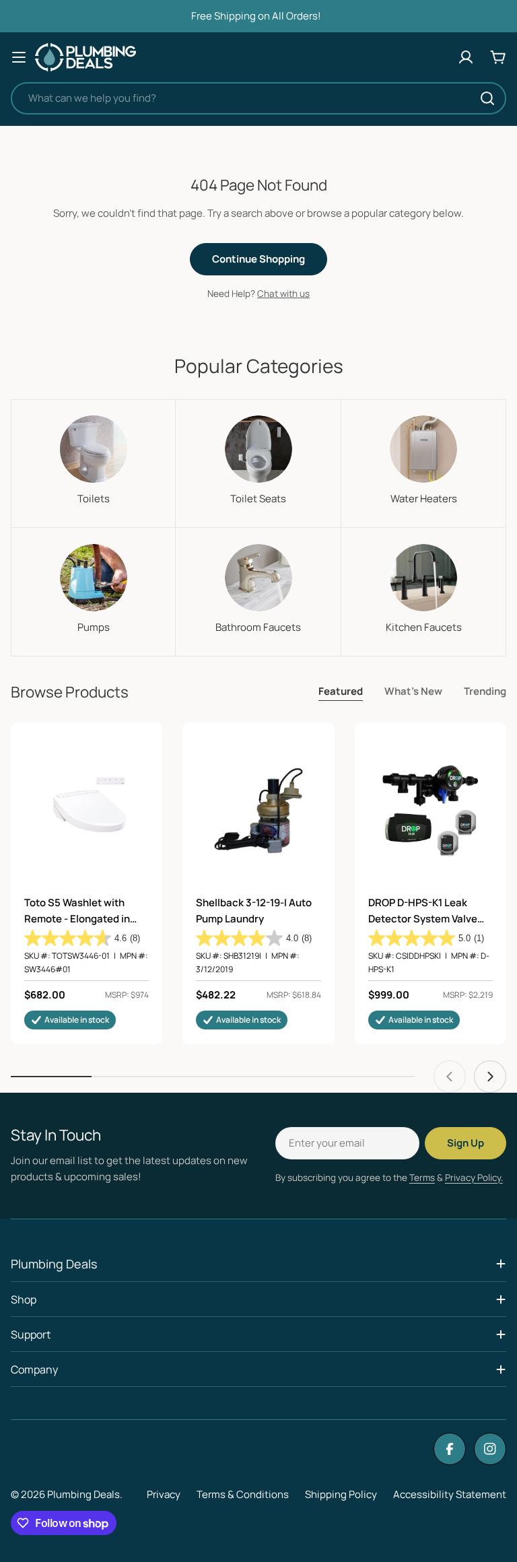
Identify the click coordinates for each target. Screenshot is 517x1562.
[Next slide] (490, 1076)
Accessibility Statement (449, 1494)
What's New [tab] (413, 691)
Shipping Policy (341, 1494)
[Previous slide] (450, 1076)
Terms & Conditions (243, 1494)
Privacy (163, 1494)
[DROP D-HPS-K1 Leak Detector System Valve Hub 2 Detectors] (430, 810)
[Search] (487, 98)
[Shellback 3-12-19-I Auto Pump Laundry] (258, 810)
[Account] (466, 57)
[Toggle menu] (19, 57)
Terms (422, 1178)
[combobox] (258, 98)
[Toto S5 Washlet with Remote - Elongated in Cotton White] (86, 810)
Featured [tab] (340, 691)
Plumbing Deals (83, 1494)
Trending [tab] (485, 691)
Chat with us (283, 293)
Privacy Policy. (474, 1178)
